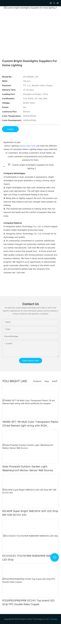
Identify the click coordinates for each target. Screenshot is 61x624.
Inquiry (10, 129)
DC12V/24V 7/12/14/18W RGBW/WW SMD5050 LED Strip (30, 557)
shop (46, 381)
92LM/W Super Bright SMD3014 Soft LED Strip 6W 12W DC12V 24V (30, 513)
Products (37, 381)
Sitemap (54, 619)
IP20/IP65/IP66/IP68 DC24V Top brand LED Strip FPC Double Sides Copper (28, 602)
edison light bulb (27, 146)
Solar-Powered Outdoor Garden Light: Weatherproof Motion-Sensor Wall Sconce (27, 468)
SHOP (54, 381)
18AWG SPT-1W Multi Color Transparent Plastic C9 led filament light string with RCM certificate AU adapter (30, 423)
